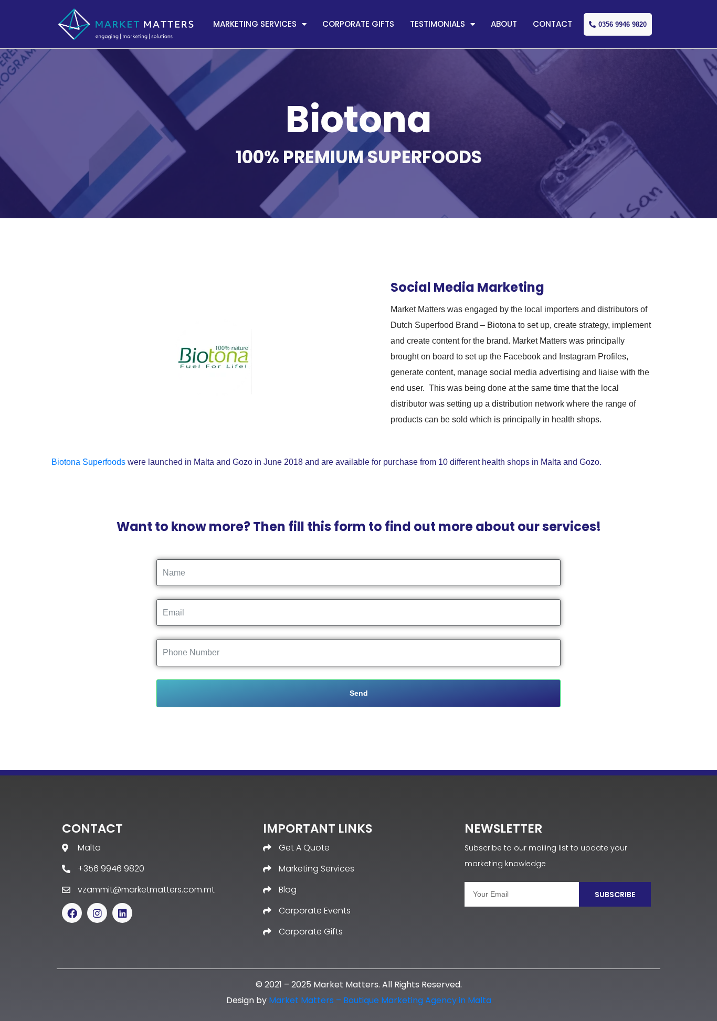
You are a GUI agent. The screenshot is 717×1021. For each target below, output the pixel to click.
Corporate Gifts (358, 23)
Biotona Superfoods (88, 462)
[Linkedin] (122, 913)
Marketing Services (255, 23)
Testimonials (437, 23)
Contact (552, 23)
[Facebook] (72, 913)
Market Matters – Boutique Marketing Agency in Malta (380, 1000)
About (504, 23)
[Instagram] (97, 913)
